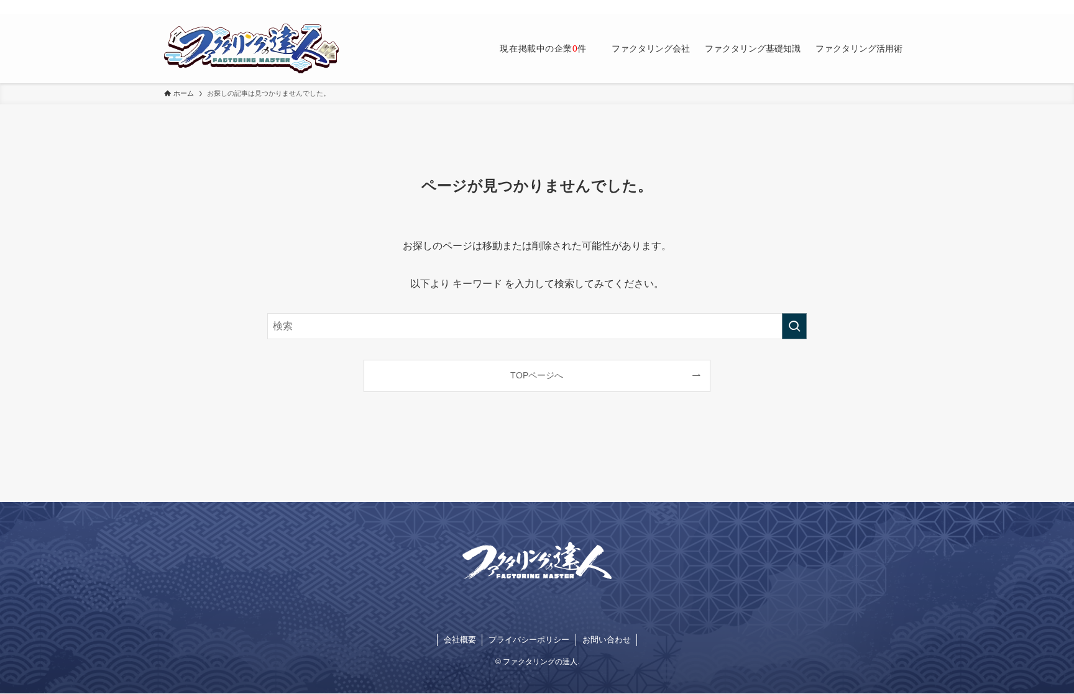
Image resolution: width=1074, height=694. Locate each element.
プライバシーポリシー (529, 639)
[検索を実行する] (794, 326)
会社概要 (460, 639)
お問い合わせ (606, 639)
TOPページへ (536, 375)
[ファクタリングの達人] (251, 48)
